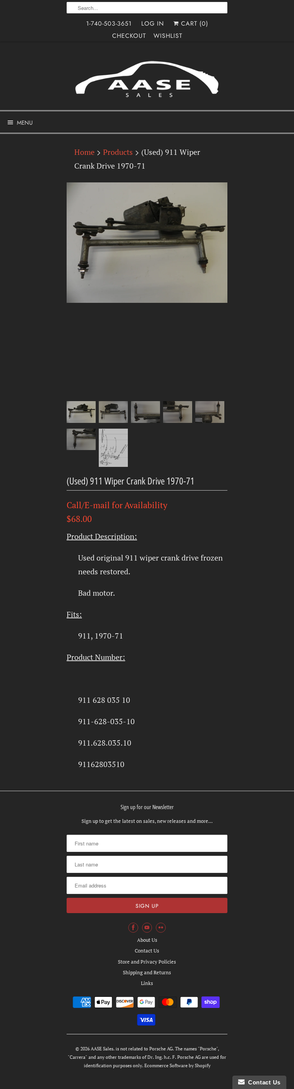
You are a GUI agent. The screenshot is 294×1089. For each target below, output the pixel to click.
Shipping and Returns (147, 972)
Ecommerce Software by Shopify (177, 1065)
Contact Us (147, 950)
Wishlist (168, 35)
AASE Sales (102, 1049)
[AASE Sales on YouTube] (147, 928)
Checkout (129, 35)
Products (118, 152)
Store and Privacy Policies (147, 961)
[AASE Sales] (147, 78)
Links (147, 983)
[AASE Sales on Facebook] (133, 928)
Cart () (193, 23)
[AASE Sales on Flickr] (161, 928)
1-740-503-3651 (109, 23)
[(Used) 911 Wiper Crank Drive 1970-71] (147, 242)
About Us (147, 939)
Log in (152, 23)
